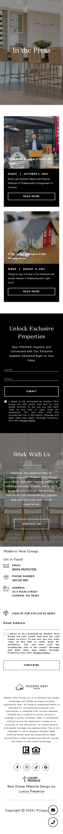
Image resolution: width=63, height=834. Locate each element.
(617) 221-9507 (20, 580)
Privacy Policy (27, 420)
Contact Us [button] (31, 523)
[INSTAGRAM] (26, 767)
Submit (31, 391)
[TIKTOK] (36, 767)
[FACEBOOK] (17, 767)
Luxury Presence (31, 791)
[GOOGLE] (45, 767)
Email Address (14, 623)
